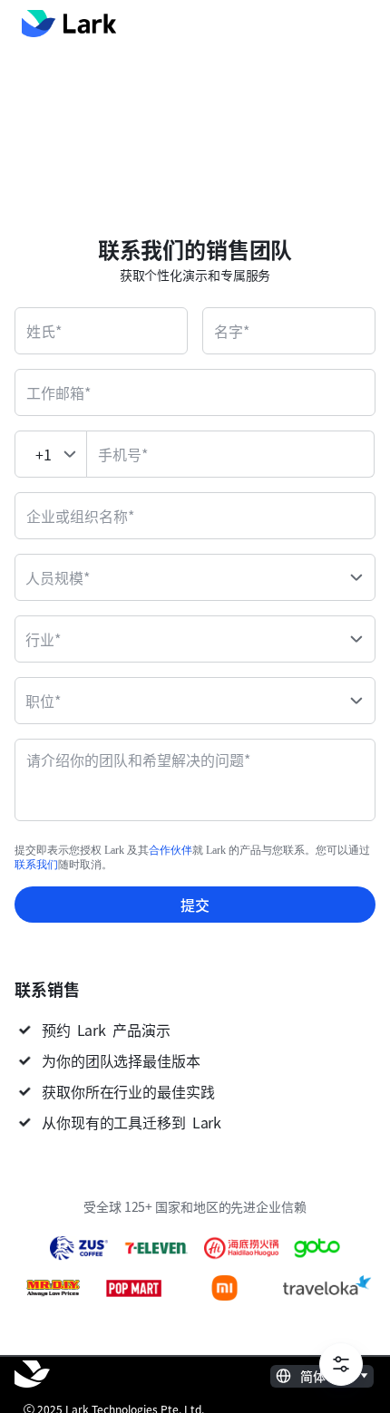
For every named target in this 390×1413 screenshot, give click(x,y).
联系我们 (36, 864)
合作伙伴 (170, 850)
